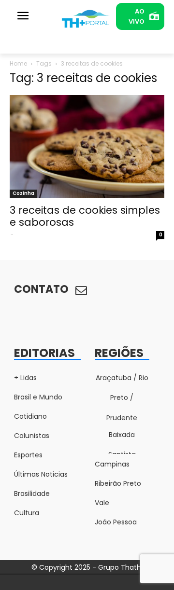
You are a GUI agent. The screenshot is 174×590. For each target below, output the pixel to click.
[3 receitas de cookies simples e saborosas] (87, 146)
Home (18, 63)
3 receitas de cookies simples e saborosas (85, 216)
